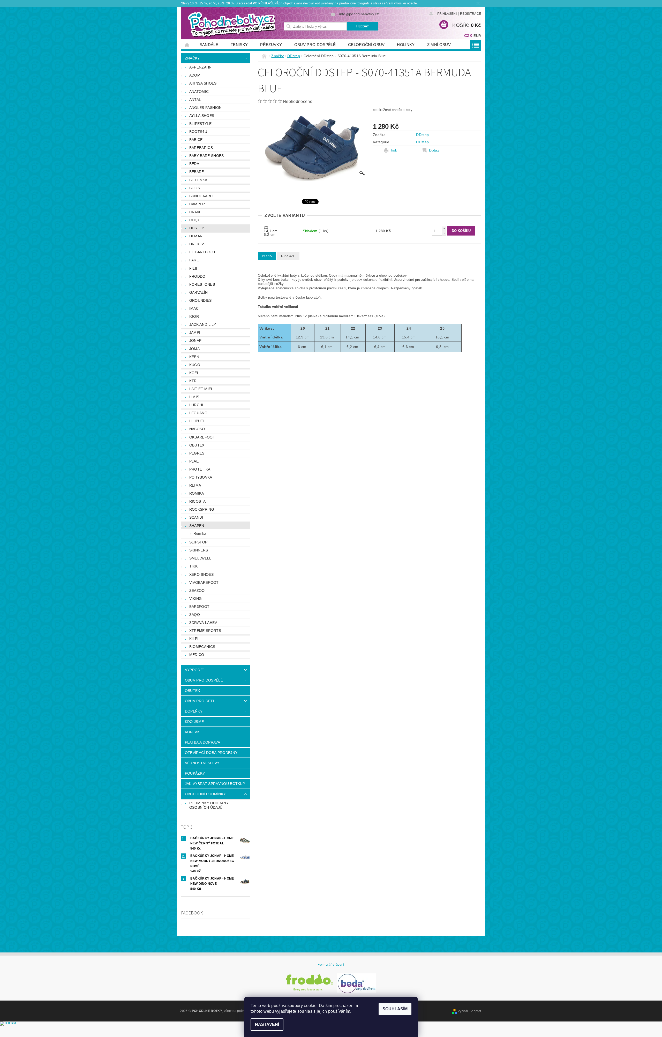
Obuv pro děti (199, 701)
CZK (468, 35)
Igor (194, 316)
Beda (194, 164)
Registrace (470, 14)
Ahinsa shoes (203, 83)
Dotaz (434, 150)
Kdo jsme (194, 722)
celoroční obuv (366, 44)
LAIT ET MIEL (201, 389)
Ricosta (197, 501)
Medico (196, 655)
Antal (195, 99)
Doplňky (193, 711)
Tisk (393, 150)
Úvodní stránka (187, 44)
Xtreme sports (205, 631)
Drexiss (197, 244)
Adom (194, 75)
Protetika (199, 469)
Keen (194, 357)
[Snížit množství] (444, 233)
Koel (194, 373)
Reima (195, 485)
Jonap (195, 340)
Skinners (198, 550)
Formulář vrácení (331, 964)
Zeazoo (197, 590)
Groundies (200, 300)
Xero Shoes (201, 574)
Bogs (194, 188)
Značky (192, 58)
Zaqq (194, 614)
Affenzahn (200, 67)
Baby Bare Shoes (206, 156)
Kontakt (193, 732)
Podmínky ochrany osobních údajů (209, 805)
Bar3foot (199, 606)
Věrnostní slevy (202, 763)
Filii (193, 268)
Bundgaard (201, 196)
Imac (194, 308)
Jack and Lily (202, 324)
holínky (406, 44)
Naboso (197, 429)
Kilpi (194, 639)
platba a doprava (202, 742)
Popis (267, 256)
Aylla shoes (201, 115)
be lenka (198, 180)
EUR (477, 36)
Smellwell (200, 558)
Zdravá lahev (203, 622)
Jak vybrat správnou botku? (215, 784)
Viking (195, 598)
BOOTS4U (198, 132)
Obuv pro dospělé (315, 44)
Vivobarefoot (204, 582)
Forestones (202, 284)
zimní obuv (439, 44)
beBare (196, 172)
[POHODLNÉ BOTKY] (231, 24)
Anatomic (199, 91)
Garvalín (198, 292)
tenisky (239, 44)
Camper (197, 204)
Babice (196, 140)
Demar (196, 236)
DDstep (196, 228)
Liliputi (197, 421)
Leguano (198, 413)
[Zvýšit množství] (444, 228)
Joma (194, 349)
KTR (193, 381)
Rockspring (201, 509)
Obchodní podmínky (205, 794)
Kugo (194, 365)
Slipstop (198, 542)
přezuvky (271, 44)
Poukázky (195, 773)
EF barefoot (202, 252)
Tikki (194, 566)
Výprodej (195, 670)
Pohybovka (200, 477)
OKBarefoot (202, 437)
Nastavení (267, 1024)
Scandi (196, 517)
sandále (209, 44)
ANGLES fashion (205, 107)
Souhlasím (395, 1009)
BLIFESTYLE (200, 124)
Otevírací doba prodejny (211, 753)
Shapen (196, 526)
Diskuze (288, 256)
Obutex (197, 445)
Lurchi (196, 405)
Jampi (194, 332)
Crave (195, 212)
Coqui (195, 220)
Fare (194, 260)
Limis (194, 397)
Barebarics (201, 148)
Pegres (197, 453)
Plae (194, 461)
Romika (196, 493)
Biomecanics (202, 647)
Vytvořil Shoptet (469, 1011)
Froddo (197, 276)
